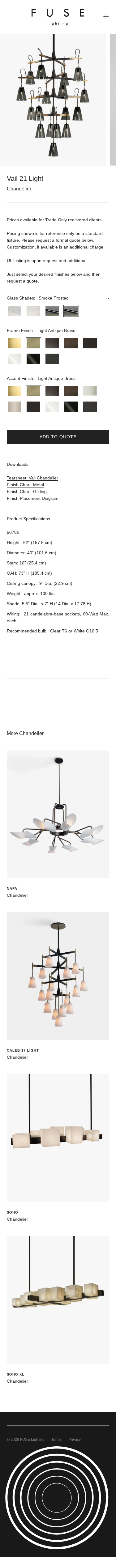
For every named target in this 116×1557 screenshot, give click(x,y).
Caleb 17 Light (23, 1050)
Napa (12, 888)
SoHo (12, 1212)
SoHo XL (15, 1374)
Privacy (74, 1439)
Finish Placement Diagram (32, 498)
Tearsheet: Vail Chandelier (32, 477)
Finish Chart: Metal (25, 484)
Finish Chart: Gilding (27, 491)
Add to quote (58, 436)
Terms (56, 1439)
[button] (58, 298)
